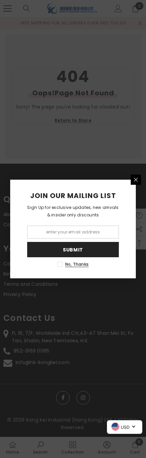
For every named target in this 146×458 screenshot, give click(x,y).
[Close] (136, 180)
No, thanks (77, 264)
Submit (73, 249)
